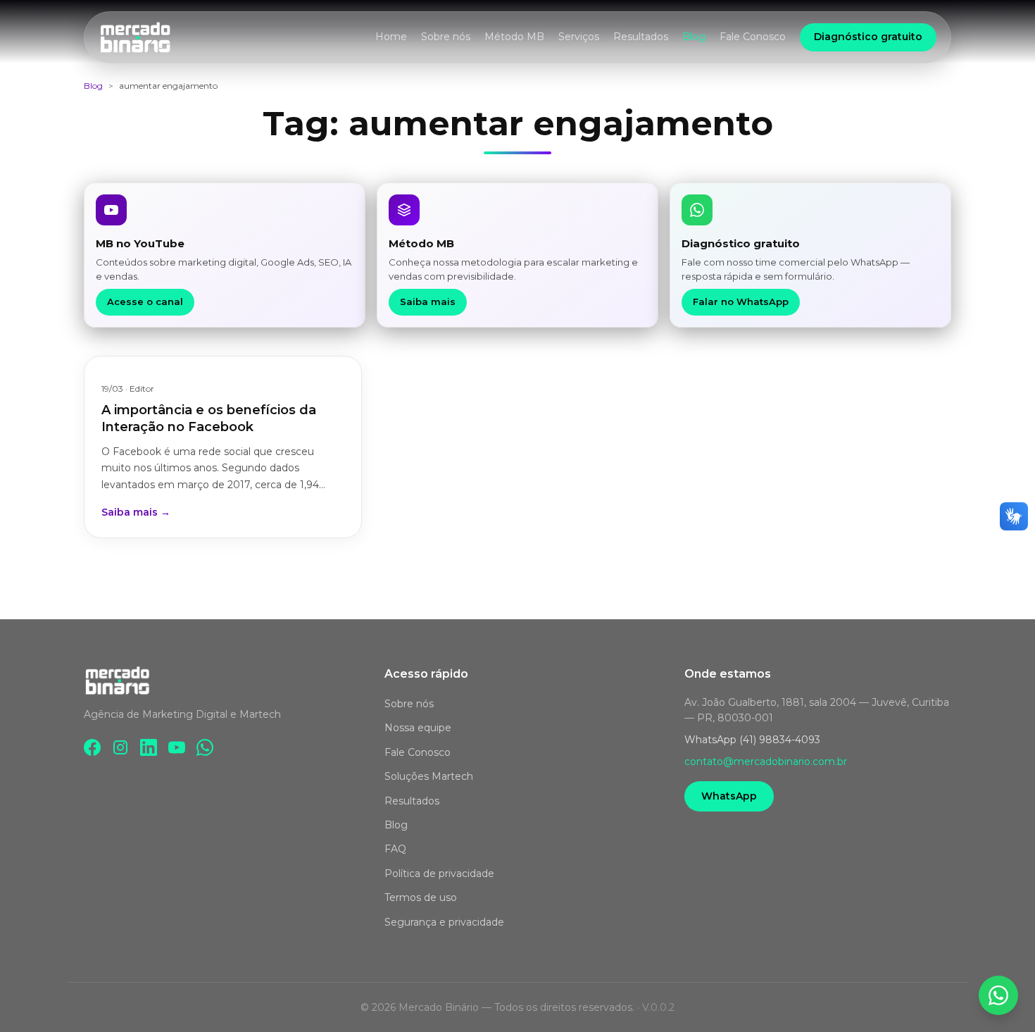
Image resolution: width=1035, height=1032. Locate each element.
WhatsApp (729, 796)
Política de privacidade (439, 873)
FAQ (395, 849)
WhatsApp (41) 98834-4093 (752, 739)
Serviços (578, 36)
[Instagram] (120, 747)
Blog (693, 36)
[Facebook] (92, 747)
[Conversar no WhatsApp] (998, 995)
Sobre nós (445, 36)
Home (391, 36)
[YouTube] (176, 747)
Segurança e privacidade (444, 922)
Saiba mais (428, 301)
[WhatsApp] (204, 747)
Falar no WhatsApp (741, 301)
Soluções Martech (428, 777)
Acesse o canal (145, 301)
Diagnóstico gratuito (868, 36)
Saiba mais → (135, 512)
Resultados (640, 36)
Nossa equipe (417, 728)
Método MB (514, 36)
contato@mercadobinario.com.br (765, 761)
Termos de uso (420, 898)
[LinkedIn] (148, 747)
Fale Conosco (753, 36)
